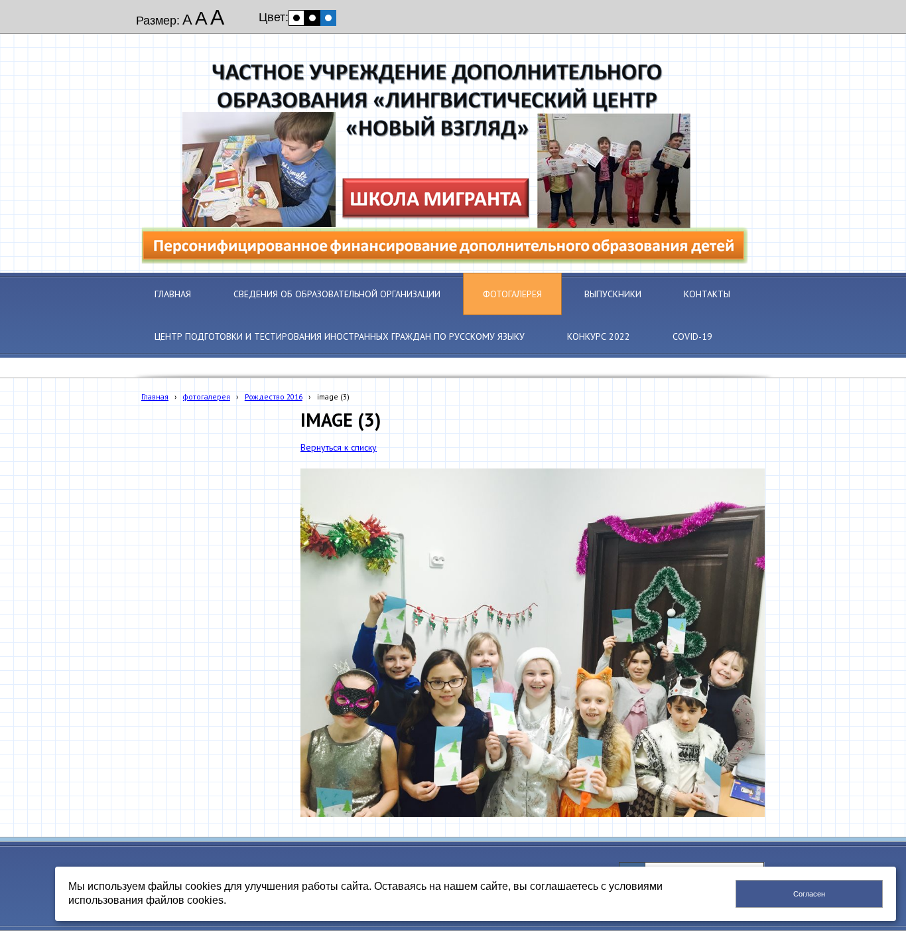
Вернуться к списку (338, 447)
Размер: (158, 20)
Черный (312, 18)
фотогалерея (206, 396)
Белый (296, 18)
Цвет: (274, 17)
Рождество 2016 (273, 396)
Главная (154, 396)
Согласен (809, 894)
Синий (328, 18)
